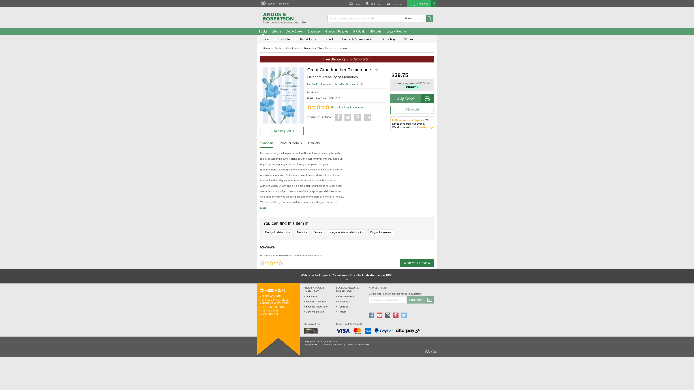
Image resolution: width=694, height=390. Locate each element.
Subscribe (416, 300)
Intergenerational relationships (346, 232)
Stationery (314, 31)
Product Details (291, 143)
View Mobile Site (315, 311)
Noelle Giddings (346, 84)
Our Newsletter (346, 296)
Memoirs (342, 48)
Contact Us (270, 314)
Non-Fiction (284, 39)
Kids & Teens (308, 39)
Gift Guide (359, 31)
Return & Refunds (274, 307)
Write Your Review (416, 263)
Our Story (311, 296)
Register (284, 3)
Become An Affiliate (317, 306)
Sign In (271, 3)
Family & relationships (277, 232)
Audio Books (294, 31)
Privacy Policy (310, 344)
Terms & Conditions (332, 344)
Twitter (342, 311)
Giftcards (375, 31)
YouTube (343, 306)
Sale (411, 39)
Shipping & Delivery (275, 303)
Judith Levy (320, 84)
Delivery (375, 4)
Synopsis (266, 143)
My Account (270, 310)
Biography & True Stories (318, 48)
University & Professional (357, 39)
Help (357, 4)
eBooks (276, 31)
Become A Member (316, 301)
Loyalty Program (396, 31)
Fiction (265, 39)
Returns (396, 4)
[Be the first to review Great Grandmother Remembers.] (377, 70)
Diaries (318, 232)
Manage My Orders (275, 299)
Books (262, 31)
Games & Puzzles (336, 31)
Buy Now (405, 98)
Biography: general (381, 232)
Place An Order (272, 296)
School (329, 39)
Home (266, 48)
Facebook (344, 301)
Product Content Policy (358, 344)
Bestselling (388, 39)
